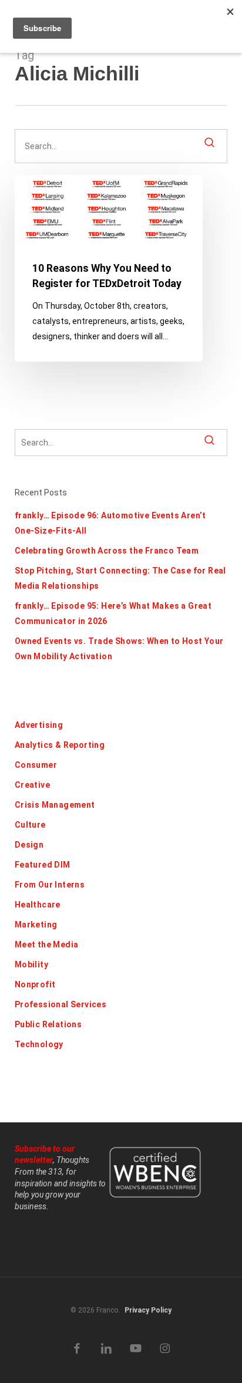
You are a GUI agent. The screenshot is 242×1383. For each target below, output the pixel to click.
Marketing (36, 924)
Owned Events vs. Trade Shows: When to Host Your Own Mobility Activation (119, 648)
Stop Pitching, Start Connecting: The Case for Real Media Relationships (120, 578)
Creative (32, 785)
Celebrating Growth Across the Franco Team (107, 550)
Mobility (31, 964)
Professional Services (60, 1004)
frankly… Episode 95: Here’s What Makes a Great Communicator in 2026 (113, 613)
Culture (30, 824)
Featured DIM (42, 864)
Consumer (36, 765)
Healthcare (37, 904)
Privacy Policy (148, 1310)
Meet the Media (47, 944)
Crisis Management (55, 804)
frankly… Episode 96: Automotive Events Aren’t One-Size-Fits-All (110, 523)
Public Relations (48, 1024)
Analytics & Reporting (60, 745)
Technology (39, 1044)
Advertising (39, 725)
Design (29, 844)
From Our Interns (50, 884)
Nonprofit (35, 984)
